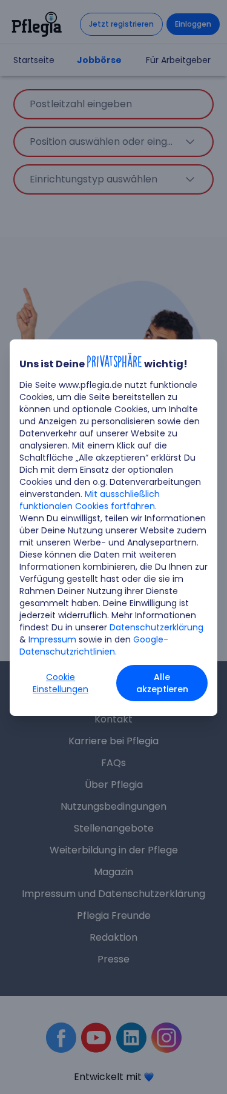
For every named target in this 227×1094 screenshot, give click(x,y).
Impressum (52, 639)
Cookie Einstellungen (60, 683)
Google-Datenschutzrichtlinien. (93, 645)
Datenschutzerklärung (156, 627)
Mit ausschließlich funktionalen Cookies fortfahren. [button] (89, 500)
